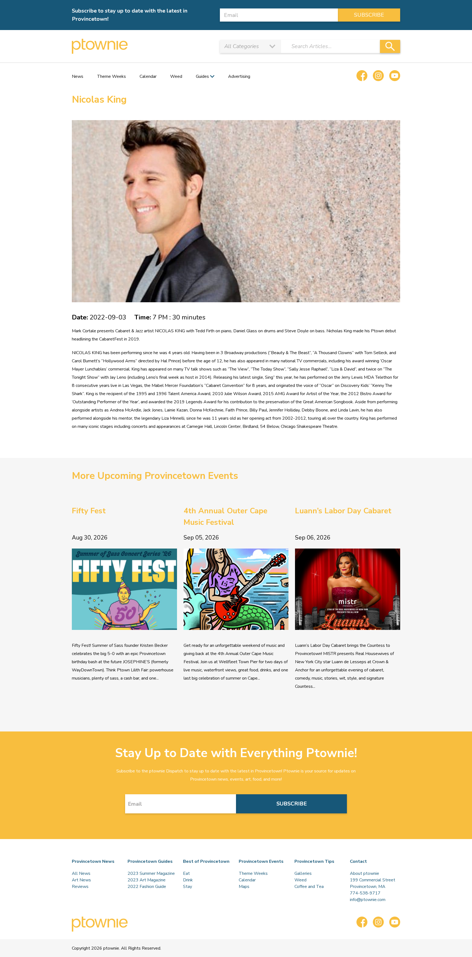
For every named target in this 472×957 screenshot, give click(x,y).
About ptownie (364, 873)
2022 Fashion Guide (147, 887)
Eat (186, 873)
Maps (244, 887)
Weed (176, 76)
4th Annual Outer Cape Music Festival (225, 517)
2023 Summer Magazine (151, 873)
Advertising (239, 76)
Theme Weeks (111, 76)
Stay (187, 887)
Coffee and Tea (309, 887)
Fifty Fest (89, 511)
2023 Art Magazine (147, 880)
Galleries (303, 873)
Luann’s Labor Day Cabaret (343, 511)
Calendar (148, 76)
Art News (81, 880)
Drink (188, 880)
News (77, 76)
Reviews (80, 887)
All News (81, 873)
